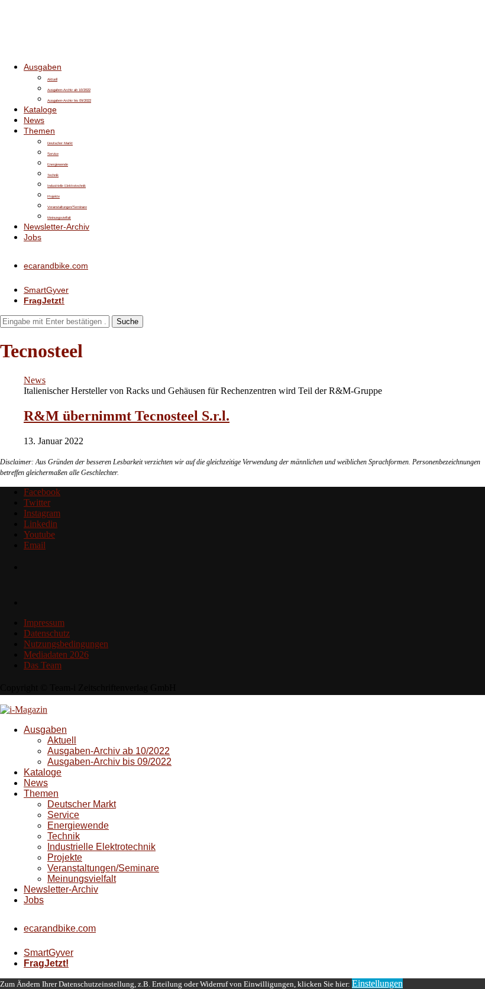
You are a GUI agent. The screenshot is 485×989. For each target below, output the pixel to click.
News (34, 120)
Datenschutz (47, 633)
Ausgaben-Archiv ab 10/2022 (68, 90)
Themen (39, 130)
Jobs (32, 237)
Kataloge (40, 109)
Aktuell (52, 79)
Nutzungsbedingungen (66, 644)
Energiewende (57, 164)
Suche (127, 321)
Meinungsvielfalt (59, 217)
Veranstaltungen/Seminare (67, 207)
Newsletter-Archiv (56, 226)
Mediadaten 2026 (56, 654)
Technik (53, 175)
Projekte (53, 196)
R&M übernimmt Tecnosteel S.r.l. (126, 416)
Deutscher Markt (60, 143)
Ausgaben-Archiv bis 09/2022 (69, 100)
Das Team (43, 665)
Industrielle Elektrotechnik (66, 186)
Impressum (44, 623)
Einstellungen (377, 983)
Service (53, 154)
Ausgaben (43, 67)
